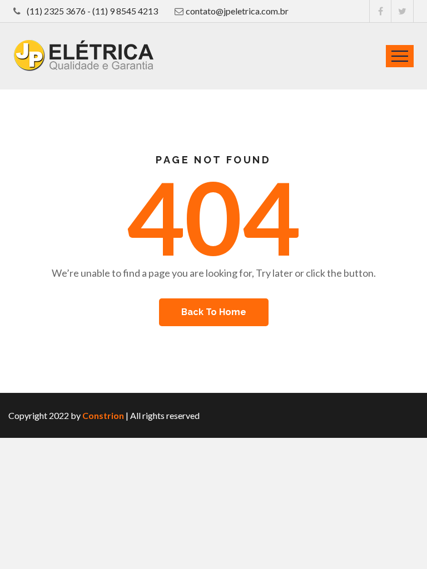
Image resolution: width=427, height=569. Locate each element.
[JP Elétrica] (83, 55)
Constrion (103, 415)
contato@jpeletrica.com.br (237, 11)
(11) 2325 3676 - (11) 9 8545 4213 (91, 11)
